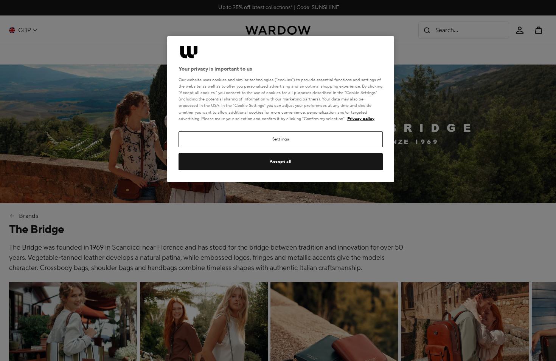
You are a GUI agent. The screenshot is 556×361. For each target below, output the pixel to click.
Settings (280, 139)
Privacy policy (360, 119)
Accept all (281, 161)
